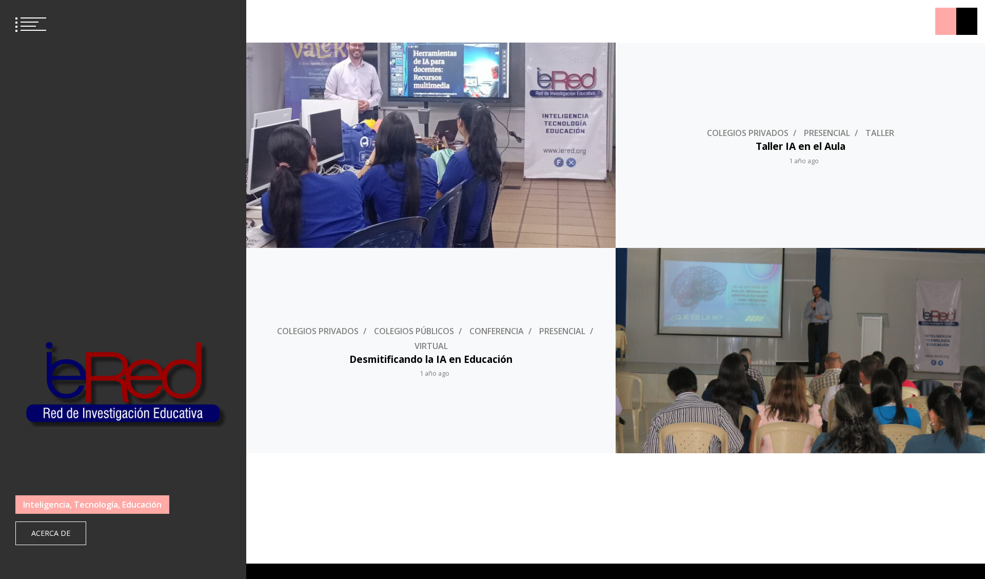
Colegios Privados (748, 133)
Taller (879, 133)
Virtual (431, 346)
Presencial (827, 133)
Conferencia (496, 331)
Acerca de (50, 533)
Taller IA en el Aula (800, 146)
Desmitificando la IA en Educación (431, 359)
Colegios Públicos (414, 331)
